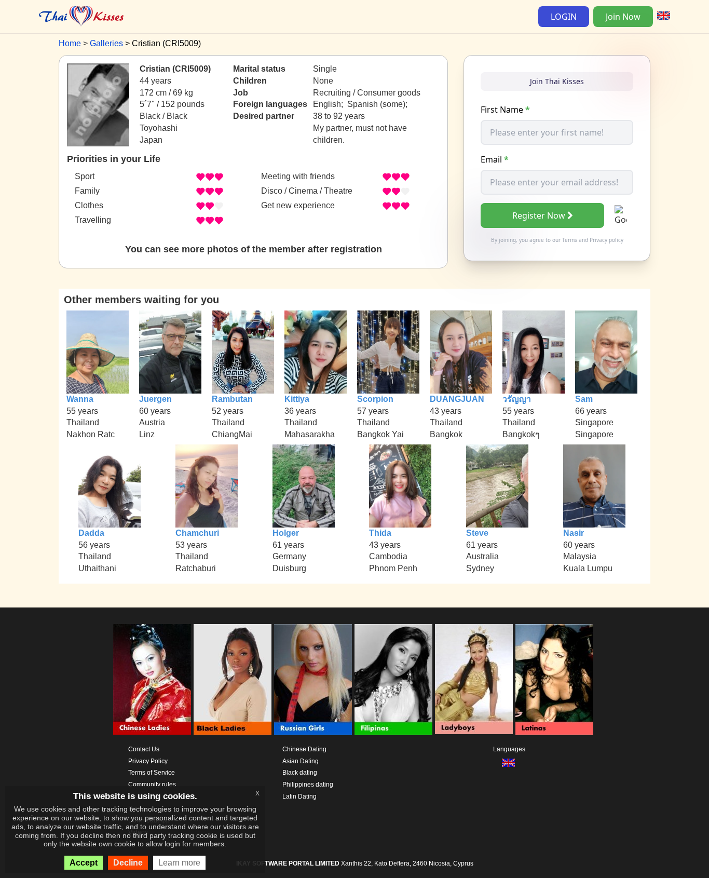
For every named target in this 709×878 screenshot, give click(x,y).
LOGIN (564, 16)
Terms (569, 240)
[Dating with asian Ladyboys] (474, 679)
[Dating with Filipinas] (393, 679)
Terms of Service (151, 772)
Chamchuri (197, 533)
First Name (505, 109)
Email (495, 159)
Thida (380, 533)
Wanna (79, 399)
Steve (477, 533)
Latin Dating (299, 796)
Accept (84, 862)
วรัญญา (516, 399)
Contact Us (143, 749)
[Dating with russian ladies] (313, 679)
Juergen (155, 399)
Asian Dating (300, 761)
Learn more (179, 862)
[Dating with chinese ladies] (152, 679)
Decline (128, 862)
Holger (285, 533)
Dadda (91, 533)
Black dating (299, 772)
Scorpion (375, 399)
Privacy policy (606, 240)
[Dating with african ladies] (232, 679)
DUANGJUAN (457, 399)
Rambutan (232, 399)
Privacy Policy (148, 761)
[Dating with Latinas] (554, 679)
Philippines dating (307, 784)
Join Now (623, 16)
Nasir (573, 533)
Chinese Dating (304, 749)
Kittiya (296, 399)
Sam (584, 399)
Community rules (152, 784)
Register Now (538, 215)
